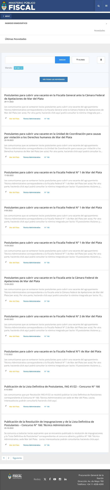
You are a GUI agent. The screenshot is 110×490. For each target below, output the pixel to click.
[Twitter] (45, 479)
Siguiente (17, 458)
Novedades (99, 30)
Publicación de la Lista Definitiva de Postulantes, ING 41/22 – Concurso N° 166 (52, 386)
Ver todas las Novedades (54, 79)
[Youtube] (54, 479)
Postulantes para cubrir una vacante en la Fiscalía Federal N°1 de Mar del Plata (52, 351)
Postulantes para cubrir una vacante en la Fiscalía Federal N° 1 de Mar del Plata (53, 172)
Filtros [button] (81, 60)
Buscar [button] (62, 60)
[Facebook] (50, 479)
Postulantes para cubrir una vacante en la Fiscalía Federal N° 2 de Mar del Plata (53, 316)
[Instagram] (60, 479)
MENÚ (7, 16)
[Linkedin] (65, 479)
